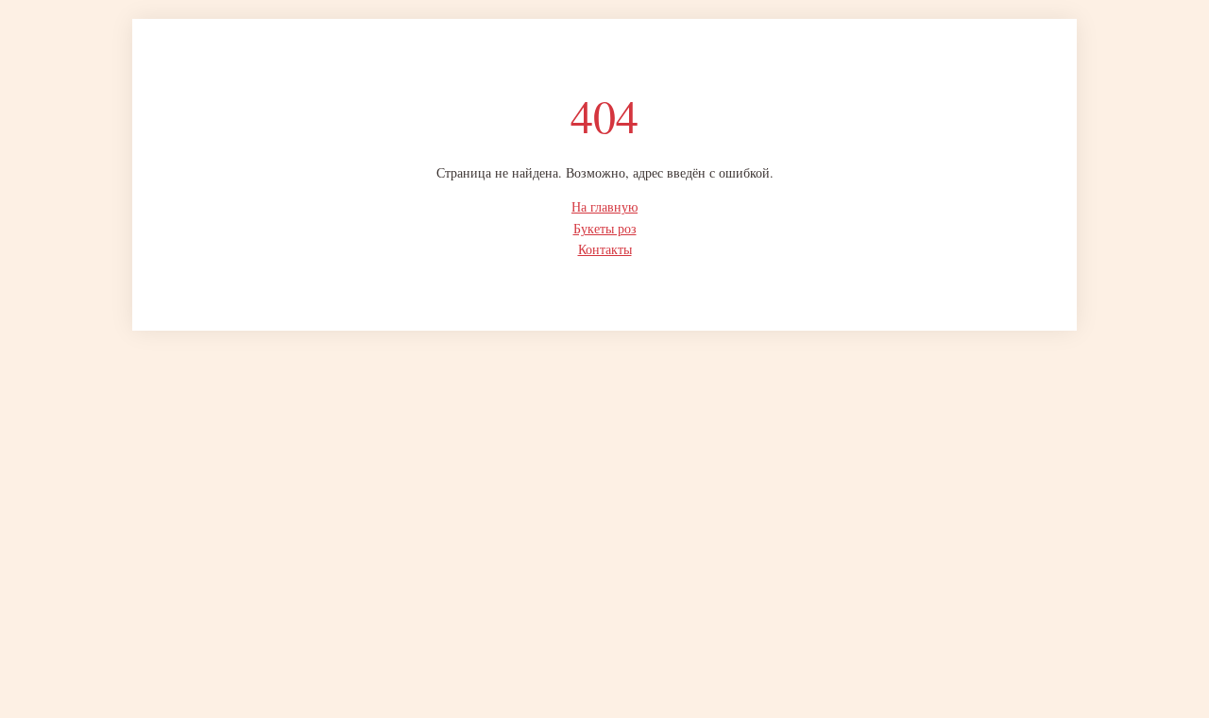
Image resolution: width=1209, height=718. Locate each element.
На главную (604, 206)
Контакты (605, 249)
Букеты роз (605, 228)
